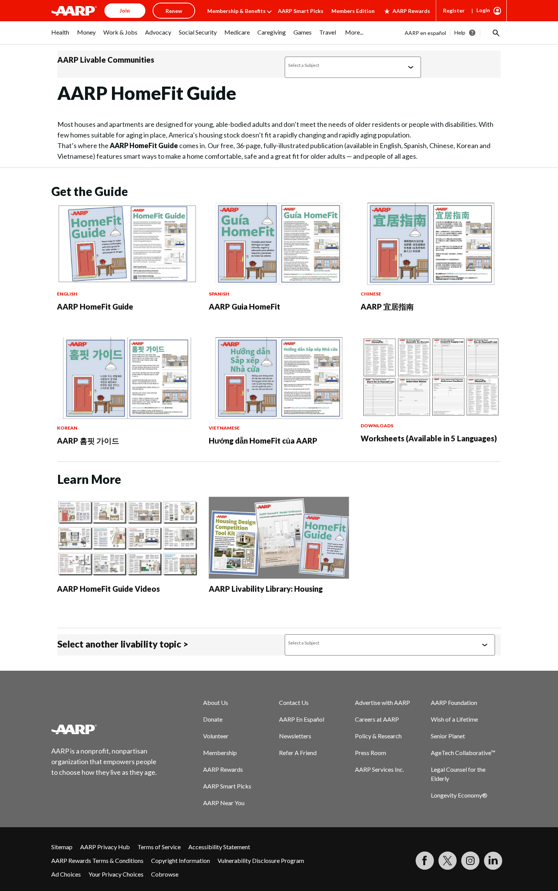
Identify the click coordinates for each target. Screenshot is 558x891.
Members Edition (353, 11)
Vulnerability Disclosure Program (261, 860)
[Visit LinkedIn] (493, 861)
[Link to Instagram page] (470, 861)
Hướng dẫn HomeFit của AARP (263, 440)
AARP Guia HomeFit (244, 306)
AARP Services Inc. (379, 769)
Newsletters (295, 735)
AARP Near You (223, 802)
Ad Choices (66, 874)
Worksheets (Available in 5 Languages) (429, 438)
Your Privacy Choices (115, 874)
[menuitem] (60, 36)
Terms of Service (159, 846)
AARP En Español (301, 719)
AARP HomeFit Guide (95, 306)
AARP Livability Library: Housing (266, 588)
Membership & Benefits (236, 11)
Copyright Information (180, 860)
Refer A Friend (298, 752)
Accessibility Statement (219, 846)
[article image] (127, 282)
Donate (212, 719)
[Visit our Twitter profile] (447, 861)
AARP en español (425, 33)
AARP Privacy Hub (105, 846)
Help (459, 32)
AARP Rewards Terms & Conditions (97, 860)
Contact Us (294, 702)
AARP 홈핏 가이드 (88, 440)
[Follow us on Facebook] (425, 861)
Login (483, 10)
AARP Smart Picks (300, 11)
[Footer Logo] (104, 729)
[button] (495, 32)
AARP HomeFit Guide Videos (108, 588)
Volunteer (216, 735)
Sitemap (62, 846)
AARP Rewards (411, 11)
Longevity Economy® (459, 795)
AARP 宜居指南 (387, 306)
